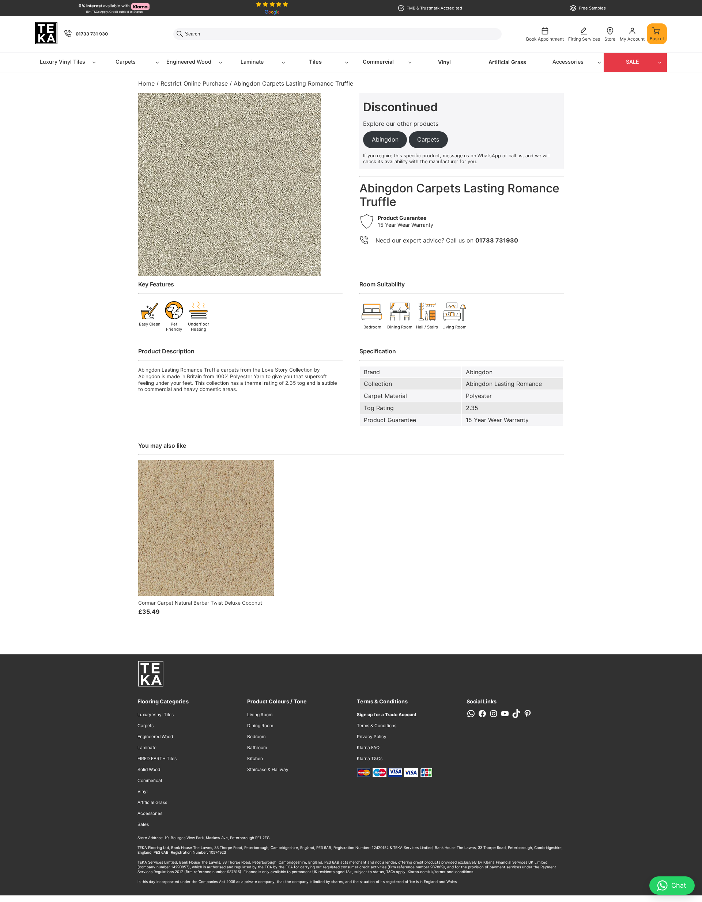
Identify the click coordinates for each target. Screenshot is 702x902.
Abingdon (479, 372)
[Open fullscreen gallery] (314, 269)
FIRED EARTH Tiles (157, 758)
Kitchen (255, 758)
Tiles (315, 62)
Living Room (259, 714)
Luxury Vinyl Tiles (62, 62)
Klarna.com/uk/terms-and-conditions (440, 871)
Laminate (252, 62)
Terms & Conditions (376, 725)
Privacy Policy (371, 736)
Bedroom (256, 736)
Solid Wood (148, 769)
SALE (632, 62)
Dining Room (260, 725)
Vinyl (444, 62)
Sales (143, 824)
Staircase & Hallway (267, 769)
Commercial (378, 62)
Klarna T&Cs (369, 758)
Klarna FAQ (368, 747)
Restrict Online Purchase (194, 83)
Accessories (568, 62)
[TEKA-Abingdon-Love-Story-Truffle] (229, 184)
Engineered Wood (188, 62)
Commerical (149, 780)
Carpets (126, 62)
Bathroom (257, 747)
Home (146, 83)
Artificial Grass (507, 62)
